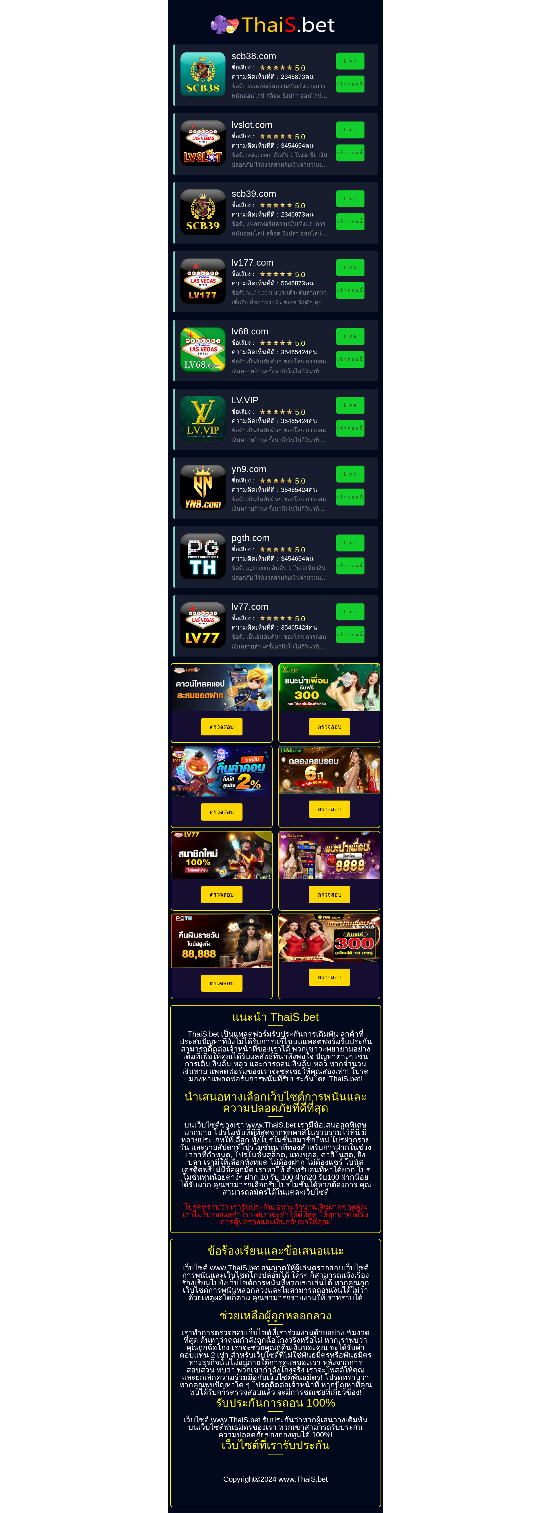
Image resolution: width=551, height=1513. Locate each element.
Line (350, 61)
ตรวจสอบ (222, 727)
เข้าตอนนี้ (350, 84)
